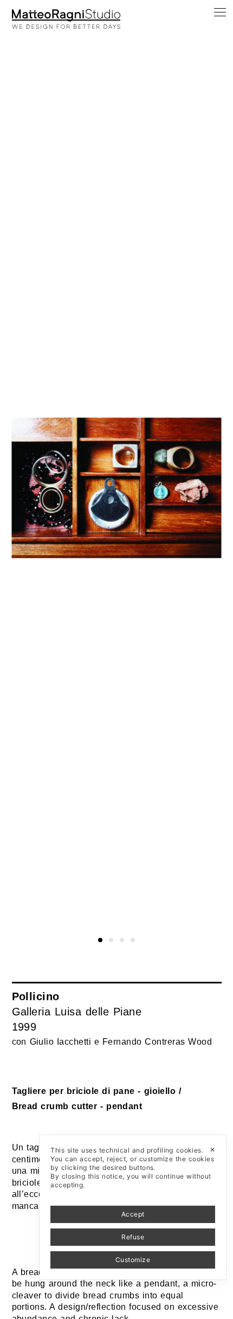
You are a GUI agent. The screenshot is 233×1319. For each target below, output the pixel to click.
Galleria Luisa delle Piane (77, 1012)
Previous (18, 20)
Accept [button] (133, 1214)
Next (223, 20)
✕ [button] (212, 1150)
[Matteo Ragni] (66, 13)
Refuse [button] (132, 1237)
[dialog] (133, 1207)
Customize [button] (132, 1260)
